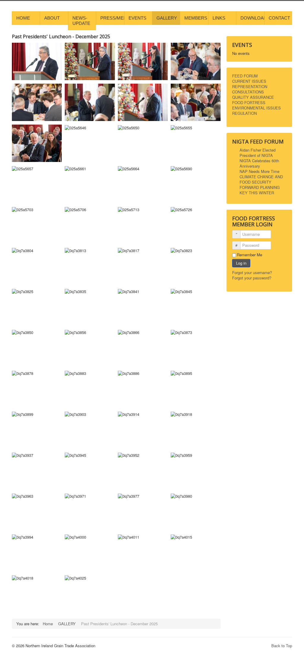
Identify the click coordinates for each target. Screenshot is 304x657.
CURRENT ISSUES (249, 81)
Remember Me (249, 254)
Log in (241, 263)
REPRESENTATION (249, 86)
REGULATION (244, 113)
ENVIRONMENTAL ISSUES (256, 108)
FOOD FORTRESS (248, 102)
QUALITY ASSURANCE (253, 97)
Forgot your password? (251, 278)
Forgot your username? (252, 272)
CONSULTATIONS (248, 92)
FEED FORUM (245, 76)
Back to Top (281, 645)
